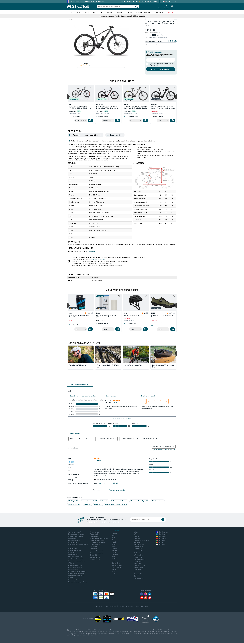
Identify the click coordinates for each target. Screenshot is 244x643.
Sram (114, 544)
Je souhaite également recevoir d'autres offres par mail (161, 64)
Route (78, 12)
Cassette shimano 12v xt (89, 501)
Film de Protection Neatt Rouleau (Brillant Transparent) (106, 316)
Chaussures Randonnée (141, 540)
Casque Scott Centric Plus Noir (133, 315)
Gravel (87, 12)
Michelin (114, 559)
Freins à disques (139, 559)
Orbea (114, 573)
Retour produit (94, 534)
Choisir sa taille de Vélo (97, 540)
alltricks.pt (162, 542)
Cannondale (116, 563)
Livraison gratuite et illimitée (139, 1)
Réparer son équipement (76, 573)
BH (145, 19)
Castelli (114, 533)
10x (158, 35)
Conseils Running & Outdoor (99, 538)
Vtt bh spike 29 (73, 501)
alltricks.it (162, 540)
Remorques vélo (139, 578)
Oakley (114, 552)
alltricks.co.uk (163, 532)
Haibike (114, 550)
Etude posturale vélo (96, 551)
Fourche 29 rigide (74, 504)
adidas (114, 569)
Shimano (115, 540)
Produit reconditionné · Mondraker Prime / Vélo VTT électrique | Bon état (107, 107)
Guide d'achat (115, 135)
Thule (114, 538)
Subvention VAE (95, 557)
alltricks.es (162, 536)
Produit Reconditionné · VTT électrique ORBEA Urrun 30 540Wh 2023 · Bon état (135, 107)
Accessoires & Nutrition (143, 12)
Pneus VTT (137, 538)
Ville (94, 12)
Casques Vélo (138, 574)
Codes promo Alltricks (75, 567)
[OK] (162, 519)
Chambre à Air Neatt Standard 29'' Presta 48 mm (79, 316)
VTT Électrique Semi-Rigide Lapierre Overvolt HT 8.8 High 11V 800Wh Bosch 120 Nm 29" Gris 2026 (163, 107)
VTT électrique (138, 555)
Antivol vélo (137, 563)
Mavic (114, 546)
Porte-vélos (137, 553)
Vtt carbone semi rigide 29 (139, 501)
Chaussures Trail (139, 565)
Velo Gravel (137, 569)
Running (109, 12)
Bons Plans (171, 12)
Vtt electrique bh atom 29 (119, 501)
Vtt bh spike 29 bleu (157, 501)
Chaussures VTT (139, 546)
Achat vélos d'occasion (75, 559)
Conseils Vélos (95, 544)
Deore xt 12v (87, 504)
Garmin (114, 548)
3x (150, 35)
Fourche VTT (138, 557)
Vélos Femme (138, 567)
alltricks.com (163, 534)
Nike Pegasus (116, 567)
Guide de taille (172, 41)
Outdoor (119, 12)
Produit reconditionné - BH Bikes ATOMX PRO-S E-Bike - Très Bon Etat (80, 107)
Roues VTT (137, 542)
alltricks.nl (162, 544)
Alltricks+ (71, 578)
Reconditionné (159, 12)
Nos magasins (94, 536)
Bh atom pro (104, 501)
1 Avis (89, 65)
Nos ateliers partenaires (97, 542)
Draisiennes (138, 561)
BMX (101, 12)
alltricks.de (162, 538)
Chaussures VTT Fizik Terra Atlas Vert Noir (162, 316)
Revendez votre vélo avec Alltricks (85, 135)
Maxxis (114, 542)
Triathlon (129, 12)
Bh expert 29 (98, 504)
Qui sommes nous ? (74, 532)
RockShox (115, 554)
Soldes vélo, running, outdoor (77, 582)
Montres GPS (138, 551)
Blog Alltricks (72, 548)
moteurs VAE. (92, 251)
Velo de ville (138, 549)
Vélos (136, 532)
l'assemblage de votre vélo (97, 259)
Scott (113, 571)
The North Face (117, 565)
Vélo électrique (139, 544)
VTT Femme (137, 572)
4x (154, 35)
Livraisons (93, 546)
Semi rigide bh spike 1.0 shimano (116, 504)
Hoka (113, 561)
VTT (70, 12)
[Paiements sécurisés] (103, 595)
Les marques (116, 530)
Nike (113, 557)
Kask (113, 536)
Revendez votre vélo (96, 553)
